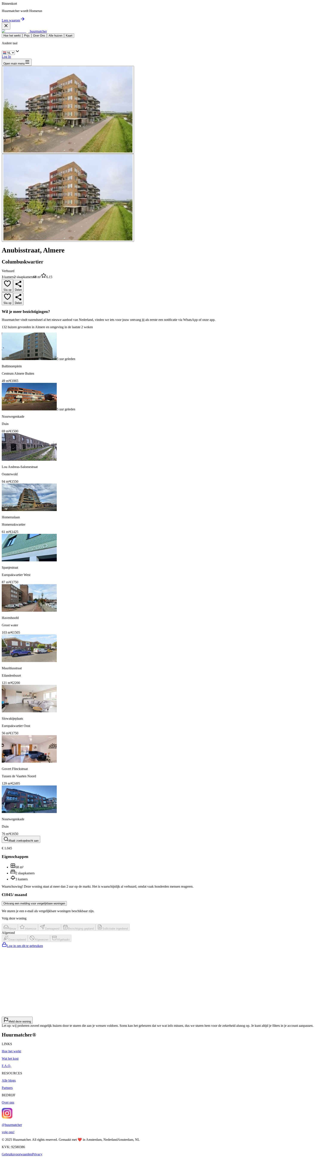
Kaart (69, 35)
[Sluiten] (6, 25)
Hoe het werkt (12, 35)
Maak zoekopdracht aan (23, 840)
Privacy (37, 1154)
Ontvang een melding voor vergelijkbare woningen (34, 903)
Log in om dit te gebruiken (25, 946)
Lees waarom (11, 20)
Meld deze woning (20, 1021)
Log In (6, 57)
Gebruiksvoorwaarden (17, 1154)
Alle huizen (55, 35)
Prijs (27, 35)
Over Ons (39, 35)
